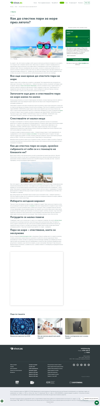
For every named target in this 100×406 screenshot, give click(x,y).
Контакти (80, 2)
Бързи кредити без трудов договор (55, 366)
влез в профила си (83, 63)
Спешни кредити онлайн (53, 374)
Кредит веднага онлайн (53, 370)
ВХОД (86, 2)
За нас (35, 2)
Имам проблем (13, 368)
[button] (55, 2)
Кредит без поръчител (53, 372)
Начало (11, 6)
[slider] (77, 37)
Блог (67, 2)
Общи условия (13, 364)
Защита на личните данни (16, 370)
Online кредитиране (33, 368)
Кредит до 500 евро (33, 374)
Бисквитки (12, 372)
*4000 (88, 352)
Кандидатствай (78, 60)
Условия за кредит (33, 364)
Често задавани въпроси (44, 2)
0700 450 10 (86, 350)
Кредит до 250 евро (33, 372)
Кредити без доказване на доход (55, 368)
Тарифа (12, 366)
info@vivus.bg (85, 348)
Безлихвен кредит (33, 370)
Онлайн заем (32, 366)
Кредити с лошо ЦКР (52, 376)
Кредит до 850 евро (33, 376)
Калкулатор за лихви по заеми (54, 364)
